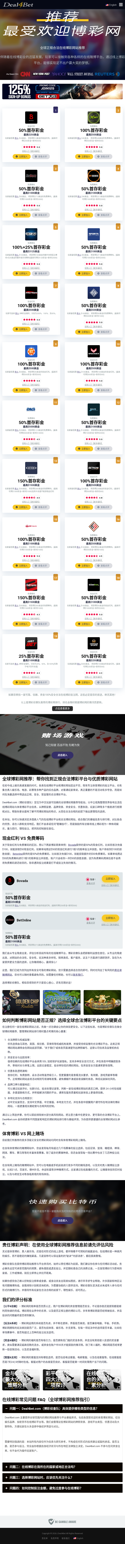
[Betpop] (94, 531)
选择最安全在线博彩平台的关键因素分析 (98, 1376)
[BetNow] (94, 473)
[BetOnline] (31, 181)
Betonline (18, 853)
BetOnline (24, 920)
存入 (16, 138)
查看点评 (42, 156)
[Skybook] (31, 473)
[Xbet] (94, 122)
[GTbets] (31, 356)
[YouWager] (94, 298)
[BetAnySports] (31, 414)
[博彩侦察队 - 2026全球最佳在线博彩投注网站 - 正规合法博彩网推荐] (18, 4)
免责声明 (55, 1538)
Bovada (72, 844)
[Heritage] (94, 648)
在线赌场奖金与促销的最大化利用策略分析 (17, 1376)
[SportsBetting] (94, 239)
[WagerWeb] (94, 356)
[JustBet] (31, 648)
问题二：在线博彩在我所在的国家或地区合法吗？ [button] (43, 1467)
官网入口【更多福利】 (31, 151)
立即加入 (23, 156)
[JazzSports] (94, 414)
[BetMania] (31, 590)
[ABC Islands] (31, 531)
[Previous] (5, 1002)
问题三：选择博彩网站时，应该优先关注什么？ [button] (42, 1477)
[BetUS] (31, 239)
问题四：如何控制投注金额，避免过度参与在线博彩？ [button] (46, 1488)
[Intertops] (31, 298)
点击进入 (62, 755)
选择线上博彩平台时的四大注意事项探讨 (58, 1376)
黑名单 (45, 1538)
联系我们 (78, 974)
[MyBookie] (94, 181)
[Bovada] (31, 122)
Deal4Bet (62, 1533)
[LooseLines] (94, 590)
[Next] (118, 1002)
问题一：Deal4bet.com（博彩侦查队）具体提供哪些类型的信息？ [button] (54, 1408)
